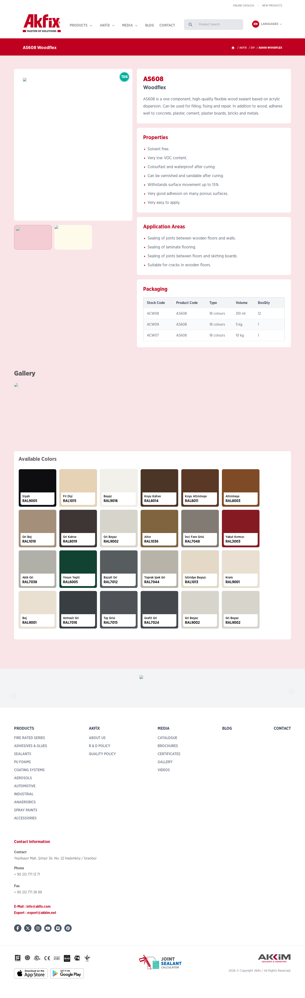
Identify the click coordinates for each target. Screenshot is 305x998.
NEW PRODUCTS (272, 5)
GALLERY (165, 762)
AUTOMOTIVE (25, 786)
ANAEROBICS (25, 802)
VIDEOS (164, 770)
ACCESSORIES (25, 818)
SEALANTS (22, 754)
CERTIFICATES (169, 754)
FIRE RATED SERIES (29, 738)
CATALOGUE (167, 738)
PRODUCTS (79, 25)
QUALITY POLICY (102, 754)
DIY (253, 47)
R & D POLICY (99, 746)
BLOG (149, 25)
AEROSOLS (23, 778)
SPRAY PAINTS (25, 810)
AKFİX (105, 25)
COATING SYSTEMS (29, 770)
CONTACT (167, 25)
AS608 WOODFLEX (270, 47)
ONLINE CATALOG (243, 5)
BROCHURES (168, 746)
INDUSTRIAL (23, 794)
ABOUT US (97, 738)
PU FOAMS (22, 762)
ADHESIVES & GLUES (30, 746)
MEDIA (127, 25)
